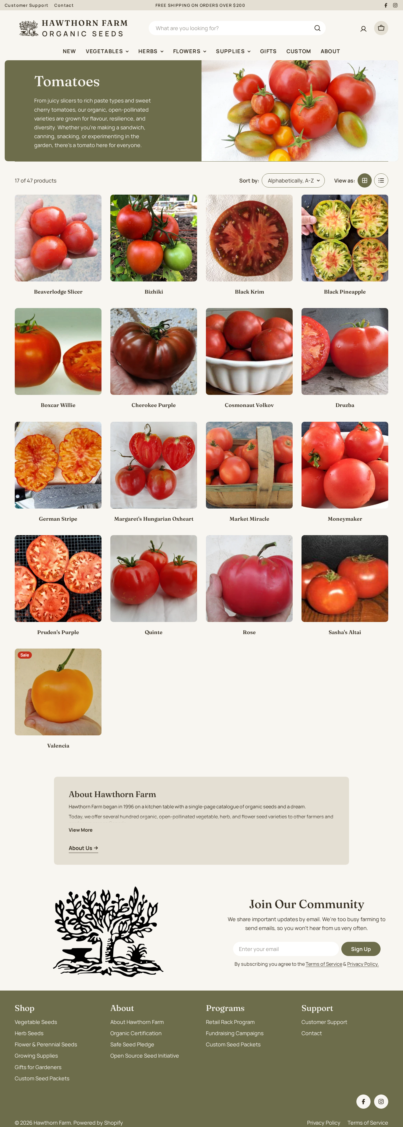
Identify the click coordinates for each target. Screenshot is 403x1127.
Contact (64, 5)
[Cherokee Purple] (153, 351)
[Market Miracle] (249, 465)
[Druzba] (345, 351)
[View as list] (381, 180)
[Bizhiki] (153, 238)
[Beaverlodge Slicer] (58, 238)
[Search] (317, 28)
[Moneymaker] (345, 465)
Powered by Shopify (98, 1122)
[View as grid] (365, 180)
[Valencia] (58, 692)
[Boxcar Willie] (58, 351)
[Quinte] (153, 578)
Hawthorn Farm (52, 1122)
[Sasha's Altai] (345, 578)
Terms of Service (324, 964)
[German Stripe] (58, 465)
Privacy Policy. (363, 964)
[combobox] (237, 28)
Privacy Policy (323, 1122)
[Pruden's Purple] (58, 578)
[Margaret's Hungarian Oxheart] (153, 465)
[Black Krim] (249, 238)
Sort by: (249, 180)
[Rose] (249, 578)
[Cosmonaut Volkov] (249, 351)
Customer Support (26, 5)
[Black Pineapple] (345, 238)
